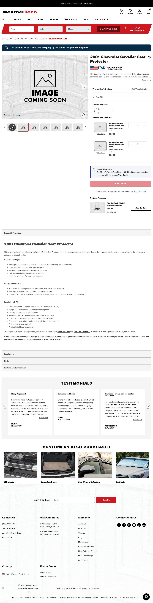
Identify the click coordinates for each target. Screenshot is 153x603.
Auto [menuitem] (5, 19)
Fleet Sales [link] (82, 560)
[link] (3, 38)
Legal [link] (41, 597)
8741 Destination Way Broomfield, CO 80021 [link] (49, 533)
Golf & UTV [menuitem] (71, 19)
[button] (130, 12)
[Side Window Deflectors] (95, 465)
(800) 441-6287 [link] (8, 523)
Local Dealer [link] (45, 572)
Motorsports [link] (83, 542)
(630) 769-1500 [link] (8, 528)
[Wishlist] (149, 57)
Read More (146, 80)
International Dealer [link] (48, 576)
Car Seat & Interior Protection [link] (30, 38)
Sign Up (106, 500)
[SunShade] (133, 465)
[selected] (96, 111)
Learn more (142, 191)
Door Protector (63, 331)
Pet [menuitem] (29, 19)
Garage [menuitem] (54, 19)
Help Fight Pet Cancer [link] (87, 551)
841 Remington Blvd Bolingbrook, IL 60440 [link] (49, 525)
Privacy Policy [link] (31, 597)
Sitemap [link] (104, 597)
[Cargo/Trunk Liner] (58, 465)
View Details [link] (112, 212)
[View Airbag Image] (52, 339)
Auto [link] (9, 38)
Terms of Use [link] (16, 597)
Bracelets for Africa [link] (86, 546)
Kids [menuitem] (40, 19)
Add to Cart (120, 183)
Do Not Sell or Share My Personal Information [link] (79, 597)
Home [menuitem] (17, 19)
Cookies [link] (113, 597)
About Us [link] (82, 523)
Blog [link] (80, 537)
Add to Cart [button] (141, 207)
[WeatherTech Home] (20, 12)
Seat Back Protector (82, 331)
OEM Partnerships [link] (85, 555)
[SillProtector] (20, 465)
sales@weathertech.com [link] (12, 533)
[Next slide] (86, 127)
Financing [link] (82, 528)
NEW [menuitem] (86, 19)
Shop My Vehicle (108, 29)
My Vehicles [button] (136, 30)
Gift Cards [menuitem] (101, 19)
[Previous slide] (4, 127)
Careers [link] (81, 533)
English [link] (22, 574)
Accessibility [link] (52, 597)
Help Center (7, 537)
